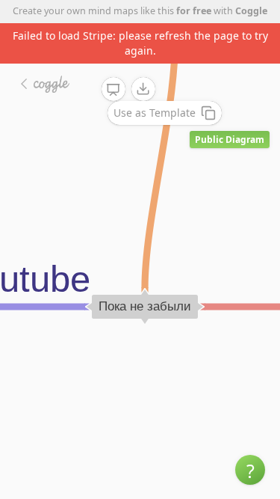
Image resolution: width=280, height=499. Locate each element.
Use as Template (154, 112)
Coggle (251, 10)
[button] (250, 470)
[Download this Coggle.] (143, 89)
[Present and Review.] (113, 90)
